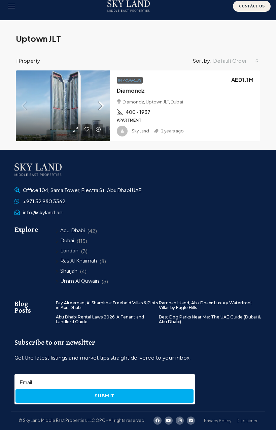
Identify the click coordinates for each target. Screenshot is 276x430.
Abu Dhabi (72, 230)
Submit (104, 395)
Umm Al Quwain (79, 281)
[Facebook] (157, 421)
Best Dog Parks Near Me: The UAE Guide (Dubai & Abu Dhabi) (210, 319)
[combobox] (236, 61)
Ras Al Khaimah (78, 261)
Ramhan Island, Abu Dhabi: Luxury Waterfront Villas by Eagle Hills (205, 305)
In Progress (129, 80)
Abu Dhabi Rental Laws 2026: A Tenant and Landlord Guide (100, 319)
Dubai (67, 241)
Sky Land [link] (140, 130)
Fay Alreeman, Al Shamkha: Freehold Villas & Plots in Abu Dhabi (107, 305)
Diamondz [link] (131, 90)
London (69, 251)
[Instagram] (180, 421)
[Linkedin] (191, 421)
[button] (11, 6)
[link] (63, 105)
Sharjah (68, 271)
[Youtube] (169, 421)
